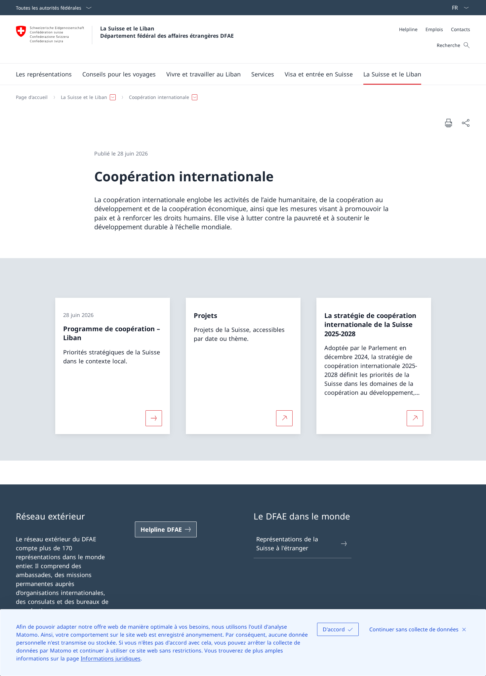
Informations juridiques (111, 658)
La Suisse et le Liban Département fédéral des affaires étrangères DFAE (167, 32)
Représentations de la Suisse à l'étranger (287, 543)
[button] (44, 74)
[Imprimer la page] (448, 123)
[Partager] (465, 123)
